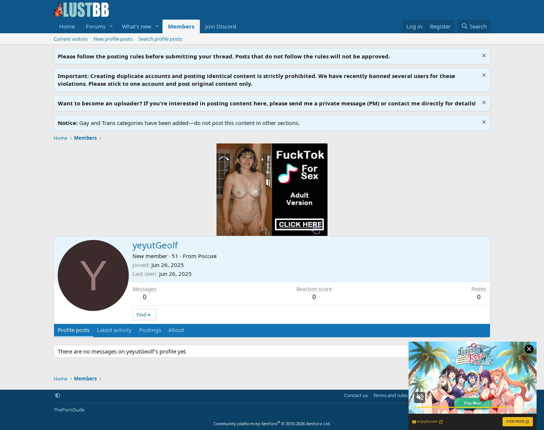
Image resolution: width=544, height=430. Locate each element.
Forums (95, 26)
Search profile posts (160, 38)
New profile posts (113, 38)
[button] (111, 26)
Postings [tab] (150, 329)
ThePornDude (69, 409)
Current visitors (71, 38)
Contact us (356, 395)
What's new (136, 26)
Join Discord (220, 26)
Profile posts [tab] (74, 329)
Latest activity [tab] (114, 329)
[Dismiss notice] (483, 56)
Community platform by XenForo (272, 423)
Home (67, 26)
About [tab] (176, 329)
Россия (207, 256)
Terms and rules (390, 395)
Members (181, 26)
